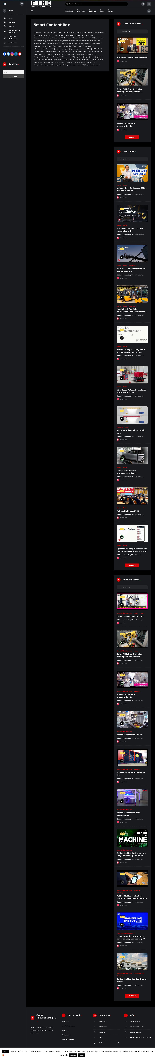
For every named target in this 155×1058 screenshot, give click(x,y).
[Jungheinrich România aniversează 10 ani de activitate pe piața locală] (132, 294)
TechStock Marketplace (13, 38)
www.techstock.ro (68, 1039)
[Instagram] (12, 54)
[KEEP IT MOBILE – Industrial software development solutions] (132, 878)
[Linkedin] (16, 54)
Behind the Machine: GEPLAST (130, 616)
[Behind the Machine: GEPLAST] (132, 601)
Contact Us (12, 43)
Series (101, 1043)
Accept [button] (81, 1055)
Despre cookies (135, 1032)
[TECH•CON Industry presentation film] (132, 111)
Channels (12, 22)
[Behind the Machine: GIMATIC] (132, 719)
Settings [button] (73, 1055)
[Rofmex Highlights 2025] (132, 496)
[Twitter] (8, 54)
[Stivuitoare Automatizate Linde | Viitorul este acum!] (132, 374)
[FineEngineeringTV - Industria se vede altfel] (10, 4)
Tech (125, 185)
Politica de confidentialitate (140, 1037)
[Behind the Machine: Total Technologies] (132, 797)
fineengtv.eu (66, 1035)
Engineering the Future (126, 933)
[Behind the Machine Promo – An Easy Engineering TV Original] (132, 838)
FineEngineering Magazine (14, 31)
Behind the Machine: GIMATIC (130, 735)
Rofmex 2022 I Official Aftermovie (132, 57)
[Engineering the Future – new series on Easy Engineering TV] (132, 921)
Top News (132, 266)
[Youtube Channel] (19, 54)
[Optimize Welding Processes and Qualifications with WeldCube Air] (132, 533)
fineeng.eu (65, 1021)
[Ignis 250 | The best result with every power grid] (132, 253)
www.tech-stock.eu (68, 1026)
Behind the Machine (124, 613)
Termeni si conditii (137, 1027)
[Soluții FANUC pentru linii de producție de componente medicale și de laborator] (132, 77)
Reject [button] (5, 1051)
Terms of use (135, 1021)
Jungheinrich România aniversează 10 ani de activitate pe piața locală (131, 311)
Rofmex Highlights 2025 (128, 511)
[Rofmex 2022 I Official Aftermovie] (132, 45)
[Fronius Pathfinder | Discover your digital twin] (132, 213)
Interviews (103, 1027)
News (10, 18)
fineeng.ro (65, 1030)
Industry (120, 427)
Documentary (139, 973)
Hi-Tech (137, 890)
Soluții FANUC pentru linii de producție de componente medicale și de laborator (129, 91)
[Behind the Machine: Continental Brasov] (132, 961)
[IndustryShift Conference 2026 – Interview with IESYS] (132, 173)
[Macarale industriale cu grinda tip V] (132, 415)
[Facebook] (4, 54)
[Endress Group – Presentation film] (132, 757)
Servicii (11, 26)
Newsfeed (102, 1021)
